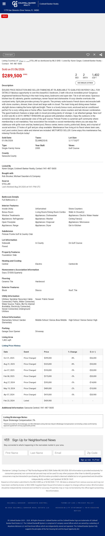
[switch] (88, 54)
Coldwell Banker (16, 503)
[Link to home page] (25, 4)
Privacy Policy (86, 503)
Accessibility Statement (69, 507)
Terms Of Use (68, 503)
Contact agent (9, 54)
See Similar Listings (85, 83)
